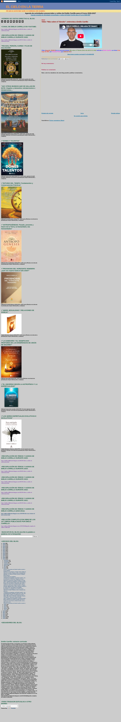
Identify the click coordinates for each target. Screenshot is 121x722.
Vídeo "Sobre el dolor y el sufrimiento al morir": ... (14, 594)
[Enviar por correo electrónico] (61, 59)
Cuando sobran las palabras (10, 576)
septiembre (6, 564)
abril (5, 605)
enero (5, 609)
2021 (4, 550)
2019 (4, 553)
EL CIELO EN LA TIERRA (24, 7)
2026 (4, 543)
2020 (4, 551)
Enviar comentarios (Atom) (57, 120)
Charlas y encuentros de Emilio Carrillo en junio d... (15, 603)
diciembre (6, 560)
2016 (4, 557)
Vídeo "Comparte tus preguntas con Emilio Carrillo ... (15, 581)
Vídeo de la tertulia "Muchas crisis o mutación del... (15, 589)
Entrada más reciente (47, 113)
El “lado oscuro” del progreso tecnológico (13, 587)
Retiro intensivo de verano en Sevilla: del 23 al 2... (14, 599)
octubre (6, 562)
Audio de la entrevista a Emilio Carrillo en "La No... (15, 580)
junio (5, 568)
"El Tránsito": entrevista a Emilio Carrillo (12, 597)
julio (5, 566)
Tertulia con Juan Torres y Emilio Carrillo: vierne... (14, 583)
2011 (4, 615)
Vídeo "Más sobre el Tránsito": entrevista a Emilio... (15, 595)
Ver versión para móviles (81, 116)
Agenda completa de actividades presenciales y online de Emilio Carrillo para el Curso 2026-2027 (60, 15)
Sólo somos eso (7, 602)
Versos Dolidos (7, 570)
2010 (4, 616)
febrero (5, 608)
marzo (5, 607)
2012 (4, 614)
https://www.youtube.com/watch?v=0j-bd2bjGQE (80, 54)
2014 (4, 611)
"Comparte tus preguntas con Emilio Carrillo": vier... (15, 577)
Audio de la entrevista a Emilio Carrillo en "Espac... (15, 585)
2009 (4, 618)
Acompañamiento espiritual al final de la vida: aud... (15, 593)
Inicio (82, 113)
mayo (5, 604)
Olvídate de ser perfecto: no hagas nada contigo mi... (15, 571)
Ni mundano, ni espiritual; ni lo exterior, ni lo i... (14, 588)
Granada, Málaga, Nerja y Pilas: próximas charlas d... (15, 586)
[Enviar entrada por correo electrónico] (59, 58)
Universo (5, 591)
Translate (13, 708)
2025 (4, 544)
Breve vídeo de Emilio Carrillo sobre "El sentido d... (15, 582)
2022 (4, 549)
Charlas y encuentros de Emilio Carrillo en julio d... (15, 569)
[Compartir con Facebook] (66, 59)
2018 (4, 554)
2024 (4, 546)
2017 (4, 556)
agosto (5, 565)
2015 (4, 558)
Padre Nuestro (7, 575)
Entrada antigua (115, 113)
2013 (4, 612)
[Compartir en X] (64, 59)
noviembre (6, 561)
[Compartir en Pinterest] (67, 59)
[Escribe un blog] (62, 59)
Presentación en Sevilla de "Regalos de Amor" (14, 579)
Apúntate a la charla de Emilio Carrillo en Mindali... (15, 574)
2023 (4, 547)
